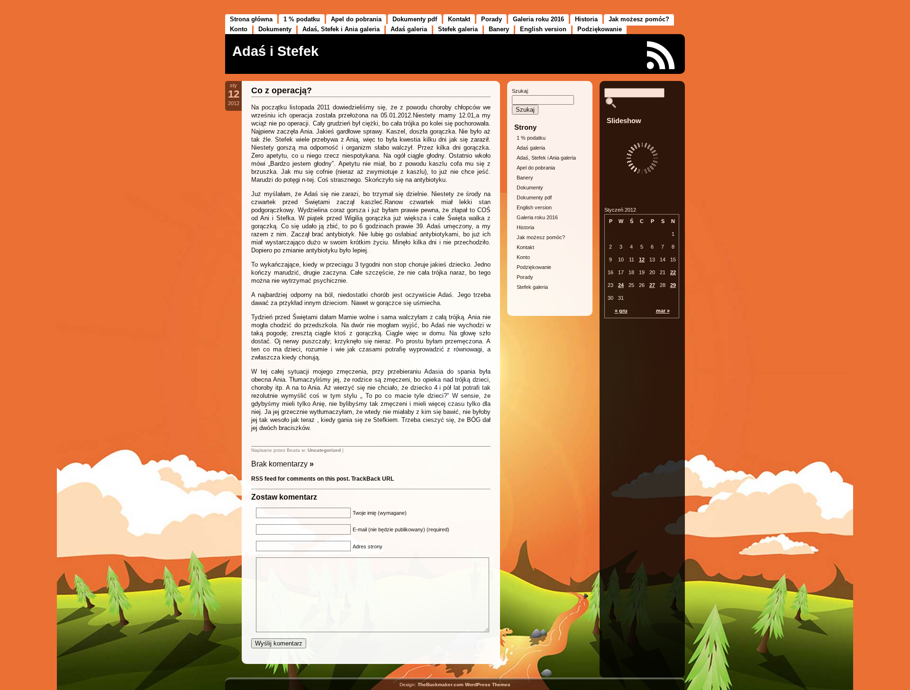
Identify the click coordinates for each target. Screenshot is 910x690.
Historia (586, 19)
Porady (491, 19)
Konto (238, 29)
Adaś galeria (409, 29)
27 (652, 285)
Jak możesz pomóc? (639, 19)
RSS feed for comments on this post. (300, 478)
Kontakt (459, 19)
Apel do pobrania (356, 19)
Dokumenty (274, 29)
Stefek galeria (458, 29)
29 (673, 285)
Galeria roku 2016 (538, 19)
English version (543, 29)
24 (621, 285)
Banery (499, 29)
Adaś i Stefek (275, 51)
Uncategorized (324, 450)
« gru (621, 311)
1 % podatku (301, 19)
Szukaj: (520, 91)
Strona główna (251, 19)
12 (642, 259)
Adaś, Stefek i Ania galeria (341, 29)
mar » (663, 311)
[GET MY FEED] (661, 55)
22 (673, 272)
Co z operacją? (281, 90)
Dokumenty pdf (414, 19)
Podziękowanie (599, 29)
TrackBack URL (372, 478)
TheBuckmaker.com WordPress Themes (464, 684)
